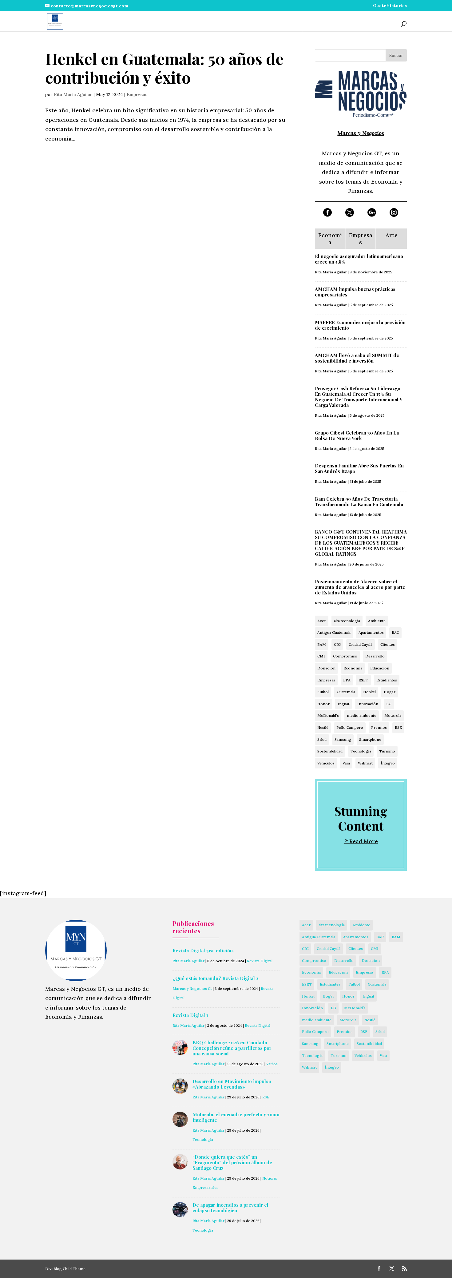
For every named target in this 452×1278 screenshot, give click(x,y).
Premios (379, 727)
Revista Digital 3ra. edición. (203, 950)
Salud (322, 739)
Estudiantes (386, 680)
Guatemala (346, 691)
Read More (363, 841)
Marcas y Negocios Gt (192, 988)
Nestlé (322, 727)
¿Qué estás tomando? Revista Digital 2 (215, 978)
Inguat (343, 703)
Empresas (137, 94)
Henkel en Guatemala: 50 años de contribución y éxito (164, 68)
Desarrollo (375, 656)
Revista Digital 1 (190, 1015)
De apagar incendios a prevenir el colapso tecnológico (230, 1207)
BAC (395, 632)
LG (388, 703)
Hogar (389, 691)
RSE (398, 727)
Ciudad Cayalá (360, 644)
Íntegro (388, 763)
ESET (363, 680)
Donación (326, 668)
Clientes (387, 644)
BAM (321, 644)
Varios (272, 1064)
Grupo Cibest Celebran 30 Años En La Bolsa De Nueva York (357, 435)
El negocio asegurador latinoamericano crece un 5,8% (359, 259)
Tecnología (361, 751)
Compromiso (345, 656)
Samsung (343, 739)
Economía (352, 668)
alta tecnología (347, 620)
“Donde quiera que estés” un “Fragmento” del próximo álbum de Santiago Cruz (232, 1162)
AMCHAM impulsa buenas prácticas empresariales (355, 292)
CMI (321, 656)
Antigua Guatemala (334, 632)
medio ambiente (361, 715)
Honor (323, 703)
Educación (379, 668)
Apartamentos (371, 632)
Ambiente (377, 620)
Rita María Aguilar (73, 94)
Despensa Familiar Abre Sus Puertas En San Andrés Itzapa (359, 468)
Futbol (323, 691)
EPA (347, 680)
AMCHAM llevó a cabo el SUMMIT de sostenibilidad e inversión (357, 358)
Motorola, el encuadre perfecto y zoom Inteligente (236, 1117)
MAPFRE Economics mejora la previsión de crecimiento (360, 325)
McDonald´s (328, 715)
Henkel (369, 691)
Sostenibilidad (330, 751)
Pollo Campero (349, 727)
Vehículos (326, 763)
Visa (346, 763)
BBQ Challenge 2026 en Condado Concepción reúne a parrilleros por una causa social (232, 1048)
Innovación (367, 703)
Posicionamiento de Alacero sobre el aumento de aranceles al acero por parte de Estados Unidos (360, 587)
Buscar (396, 55)
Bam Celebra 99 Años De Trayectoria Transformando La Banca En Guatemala (359, 501)
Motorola (392, 715)
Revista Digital (259, 960)
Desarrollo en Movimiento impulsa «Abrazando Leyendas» (231, 1084)
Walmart (365, 763)
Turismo (387, 751)
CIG (337, 644)
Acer (321, 620)
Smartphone (370, 739)
